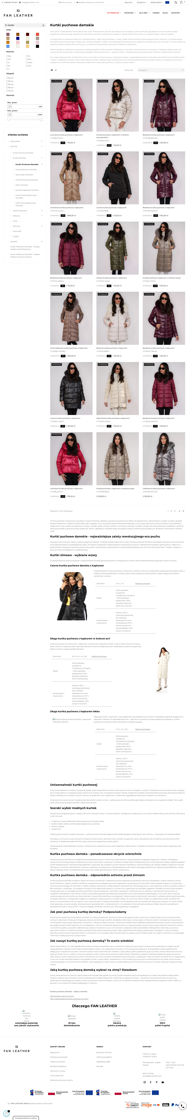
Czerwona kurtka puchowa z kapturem (66, 135)
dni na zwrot (66, 2)
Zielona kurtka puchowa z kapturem (111, 278)
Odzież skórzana (20, 211)
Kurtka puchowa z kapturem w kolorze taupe (162, 278)
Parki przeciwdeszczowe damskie (26, 204)
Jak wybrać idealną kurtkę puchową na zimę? (69, 999)
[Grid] (51, 70)
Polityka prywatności (59, 1057)
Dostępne (161, 70)
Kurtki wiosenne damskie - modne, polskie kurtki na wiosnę (25, 255)
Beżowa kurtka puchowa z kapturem (111, 348)
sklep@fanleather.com (30, 2)
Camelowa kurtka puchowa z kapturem (66, 208)
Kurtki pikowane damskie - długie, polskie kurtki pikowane (25, 248)
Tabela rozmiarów (142, 583)
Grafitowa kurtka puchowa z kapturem (159, 488)
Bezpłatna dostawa (58, 1066)
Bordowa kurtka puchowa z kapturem (159, 135)
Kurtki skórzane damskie (26, 169)
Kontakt (99, 1066)
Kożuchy (16, 226)
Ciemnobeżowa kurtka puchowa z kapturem (69, 348)
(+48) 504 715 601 (150, 1056)
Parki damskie (22, 185)
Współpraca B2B (103, 1062)
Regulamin (55, 1052)
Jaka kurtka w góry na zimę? (62, 996)
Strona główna (18, 135)
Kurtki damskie (19, 158)
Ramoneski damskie (24, 175)
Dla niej (13, 146)
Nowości (13, 241)
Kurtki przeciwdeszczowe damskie (26, 196)
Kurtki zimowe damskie (23, 153)
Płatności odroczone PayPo (61, 1080)
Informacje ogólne (104, 1057)
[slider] (8, 119)
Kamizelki (17, 231)
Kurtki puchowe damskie (27, 164)
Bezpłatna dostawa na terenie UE (91, 2)
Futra (15, 221)
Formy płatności (57, 1076)
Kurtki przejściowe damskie (27, 190)
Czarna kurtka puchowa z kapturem (111, 208)
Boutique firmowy (104, 1052)
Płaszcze (16, 216)
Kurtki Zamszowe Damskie (27, 180)
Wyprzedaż (15, 141)
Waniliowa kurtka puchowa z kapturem (113, 418)
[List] (55, 70)
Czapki (16, 236)
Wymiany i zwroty (57, 1071)
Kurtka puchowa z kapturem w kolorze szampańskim (112, 136)
